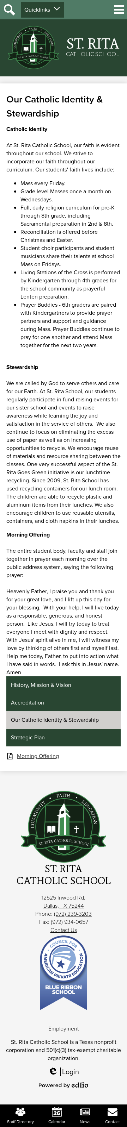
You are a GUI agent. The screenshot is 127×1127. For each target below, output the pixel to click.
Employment (63, 1029)
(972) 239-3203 (73, 914)
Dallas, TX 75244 (63, 906)
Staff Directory (20, 1122)
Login (66, 1071)
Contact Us (63, 930)
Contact (112, 1122)
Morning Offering (38, 756)
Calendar (56, 1122)
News (85, 1122)
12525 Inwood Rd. (63, 898)
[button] (42, 10)
